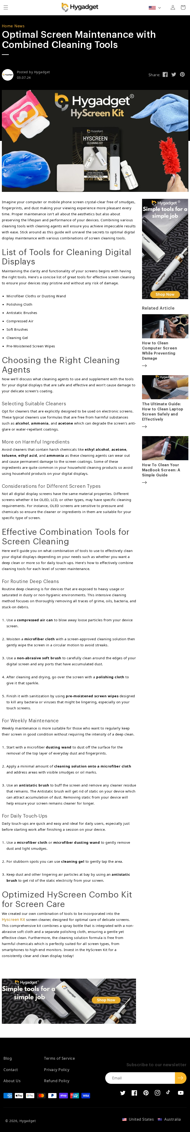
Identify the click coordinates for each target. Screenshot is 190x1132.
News (19, 26)
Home (7, 26)
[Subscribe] (181, 1078)
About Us (12, 1080)
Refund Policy (57, 1080)
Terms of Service (59, 1058)
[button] (6, 7)
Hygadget (27, 1121)
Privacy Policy (56, 1069)
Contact (10, 1069)
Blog (7, 1058)
